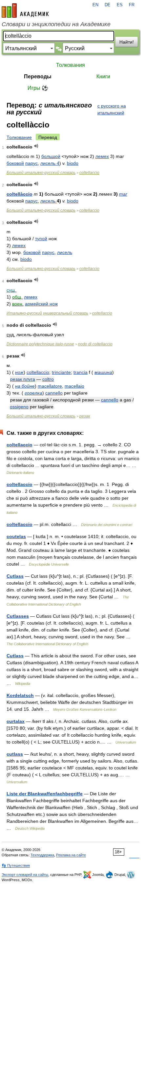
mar (123, 194)
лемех (102, 156)
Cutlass (15, 576)
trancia (80, 372)
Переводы (37, 76)
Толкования (70, 65)
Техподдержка (42, 855)
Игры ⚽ (38, 88)
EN (95, 5)
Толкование (19, 137)
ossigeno (19, 406)
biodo (72, 163)
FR (131, 5)
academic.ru (25, 10)
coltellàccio (19, 194)
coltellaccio (89, 172)
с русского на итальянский (111, 109)
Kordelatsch (20, 695)
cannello (54, 393)
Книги (103, 76)
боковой (15, 163)
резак (84, 416)
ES (120, 5)
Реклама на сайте (71, 855)
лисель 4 (49, 163)
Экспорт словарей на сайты (25, 875)
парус (31, 163)
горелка (33, 393)
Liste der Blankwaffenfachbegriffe (45, 793)
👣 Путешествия (16, 865)
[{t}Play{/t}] (36, 146)
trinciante (61, 372)
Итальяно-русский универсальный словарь (47, 313)
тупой (41, 238)
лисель (48, 200)
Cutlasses (18, 616)
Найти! (126, 42)
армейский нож (41, 303)
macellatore (50, 386)
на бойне (25, 386)
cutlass (15, 754)
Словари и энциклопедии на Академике (56, 24)
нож (19, 372)
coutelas (16, 536)
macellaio (74, 386)
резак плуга (22, 379)
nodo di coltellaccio (95, 344)
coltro (48, 379)
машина (103, 372)
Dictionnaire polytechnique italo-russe (40, 344)
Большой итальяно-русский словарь (41, 172)
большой (50, 156)
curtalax (16, 721)
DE (108, 5)
